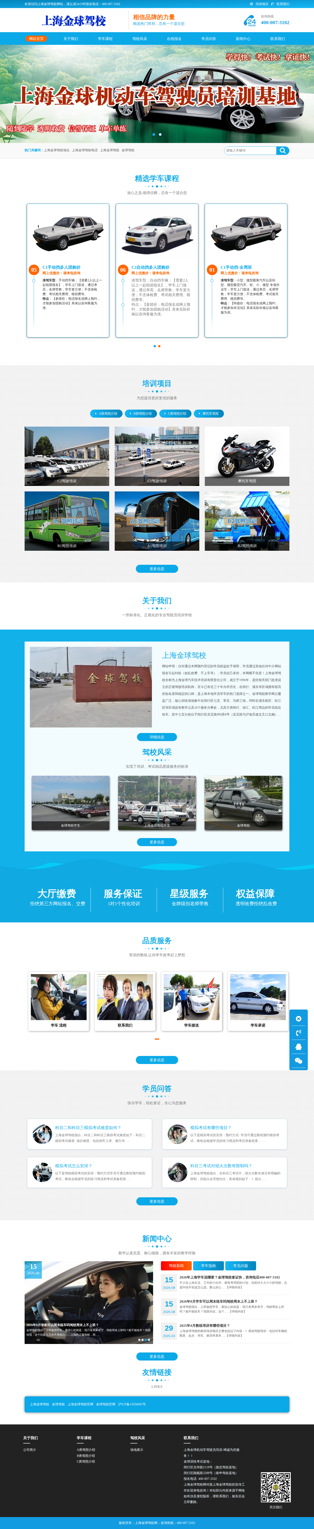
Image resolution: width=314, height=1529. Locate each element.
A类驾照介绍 (108, 413)
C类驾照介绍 (177, 413)
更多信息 (157, 569)
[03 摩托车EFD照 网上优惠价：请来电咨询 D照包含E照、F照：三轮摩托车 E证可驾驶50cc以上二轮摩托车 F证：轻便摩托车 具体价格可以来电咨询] (246, 232)
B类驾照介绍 (143, 413)
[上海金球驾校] (91, 687)
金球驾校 (128, 150)
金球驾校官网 (105, 1404)
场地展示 (136, 1450)
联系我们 (283, 4)
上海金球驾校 (109, 150)
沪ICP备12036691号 (132, 1404)
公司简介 (29, 1450)
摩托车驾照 (211, 413)
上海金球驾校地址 (57, 150)
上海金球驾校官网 (80, 1404)
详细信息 (157, 737)
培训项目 (262, 4)
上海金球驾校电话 (85, 150)
